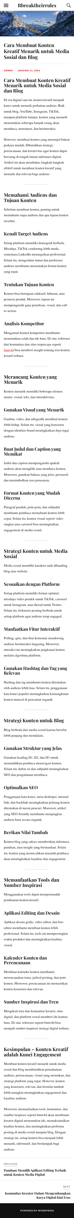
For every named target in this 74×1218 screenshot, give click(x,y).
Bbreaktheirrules (37, 5)
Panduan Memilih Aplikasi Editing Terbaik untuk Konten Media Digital (35, 1172)
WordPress (46, 1210)
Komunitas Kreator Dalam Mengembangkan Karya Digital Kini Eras (37, 1195)
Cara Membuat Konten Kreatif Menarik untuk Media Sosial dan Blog (36, 51)
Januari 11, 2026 (29, 70)
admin (8, 70)
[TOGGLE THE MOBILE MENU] (6, 5)
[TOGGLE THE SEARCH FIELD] (68, 5)
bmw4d (9, 350)
